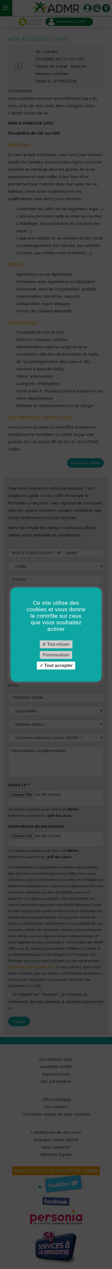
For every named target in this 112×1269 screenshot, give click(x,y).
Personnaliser (56, 655)
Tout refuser (58, 644)
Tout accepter (58, 665)
